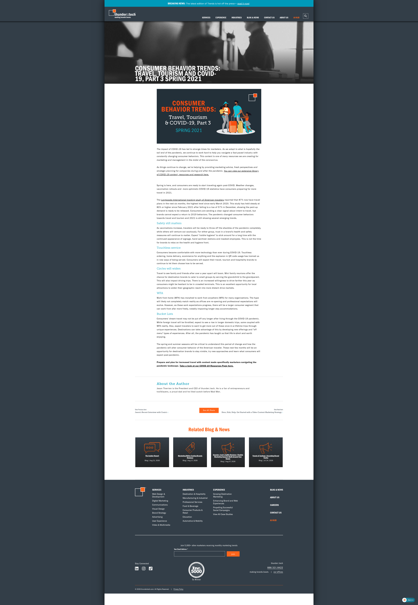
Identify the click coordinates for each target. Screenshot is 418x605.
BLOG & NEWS (253, 17)
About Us (274, 497)
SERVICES (206, 17)
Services (156, 489)
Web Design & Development (158, 495)
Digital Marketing (160, 500)
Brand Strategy (159, 513)
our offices (278, 571)
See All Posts (209, 410)
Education (187, 517)
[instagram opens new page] (143, 569)
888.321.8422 (275, 567)
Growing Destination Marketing (222, 495)
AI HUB (296, 17)
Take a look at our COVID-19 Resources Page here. (206, 366)
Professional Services (192, 502)
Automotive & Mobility (193, 521)
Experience (219, 489)
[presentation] (123, 14)
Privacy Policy (178, 589)
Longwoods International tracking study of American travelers (192, 200)
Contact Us (275, 512)
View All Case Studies (223, 514)
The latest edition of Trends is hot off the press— (208, 3)
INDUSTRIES (237, 17)
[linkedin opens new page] (136, 569)
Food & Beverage (190, 506)
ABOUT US (284, 17)
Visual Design (158, 508)
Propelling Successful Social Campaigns (223, 509)
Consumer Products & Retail (193, 511)
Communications (160, 504)
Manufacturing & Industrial (195, 498)
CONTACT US (269, 17)
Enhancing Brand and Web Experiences (225, 502)
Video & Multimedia (161, 525)
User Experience (159, 521)
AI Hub (273, 520)
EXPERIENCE (221, 17)
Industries (188, 489)
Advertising (157, 517)
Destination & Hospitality (194, 494)
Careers (274, 505)
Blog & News (276, 490)
